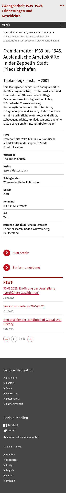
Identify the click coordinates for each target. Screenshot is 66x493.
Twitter (11, 430)
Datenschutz (12, 398)
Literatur (46, 32)
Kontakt (10, 383)
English (10, 470)
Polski (9, 475)
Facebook (13, 425)
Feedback (11, 459)
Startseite (8, 32)
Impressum (12, 393)
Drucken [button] (10, 454)
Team (9, 388)
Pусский (10, 480)
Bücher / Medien (28, 32)
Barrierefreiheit (14, 404)
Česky (9, 465)
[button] (6, 339)
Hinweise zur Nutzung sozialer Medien (21, 437)
